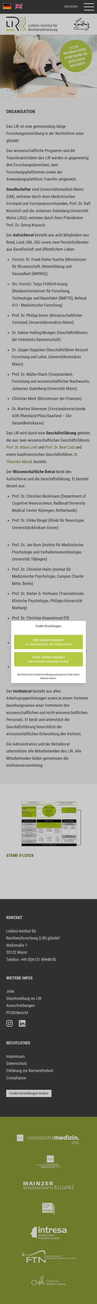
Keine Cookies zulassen (48, 659)
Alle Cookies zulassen (48, 642)
